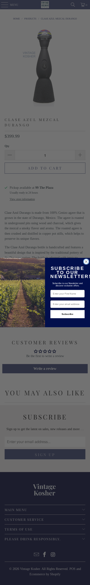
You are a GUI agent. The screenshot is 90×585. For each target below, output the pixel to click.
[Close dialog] (86, 261)
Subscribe (67, 314)
